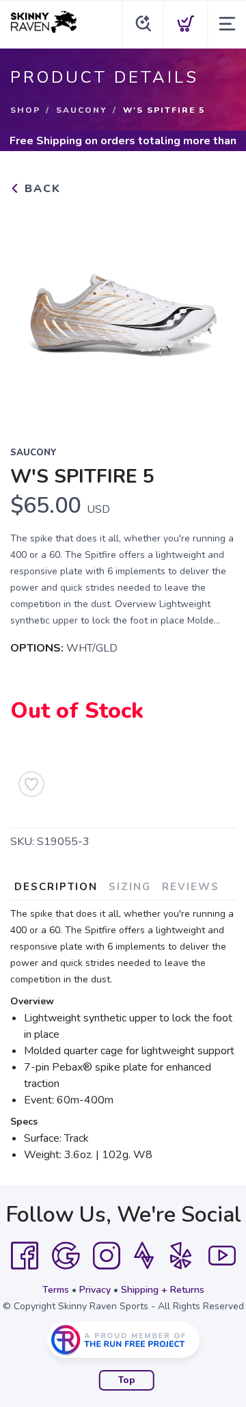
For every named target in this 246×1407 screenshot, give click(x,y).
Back (40, 188)
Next (214, 311)
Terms (55, 1289)
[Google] (65, 1255)
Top (126, 1380)
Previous (31, 311)
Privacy (95, 1289)
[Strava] (144, 1255)
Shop (25, 110)
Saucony (81, 110)
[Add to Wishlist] (31, 784)
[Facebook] (24, 1255)
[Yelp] (181, 1255)
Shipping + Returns (162, 1289)
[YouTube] (222, 1255)
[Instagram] (106, 1255)
